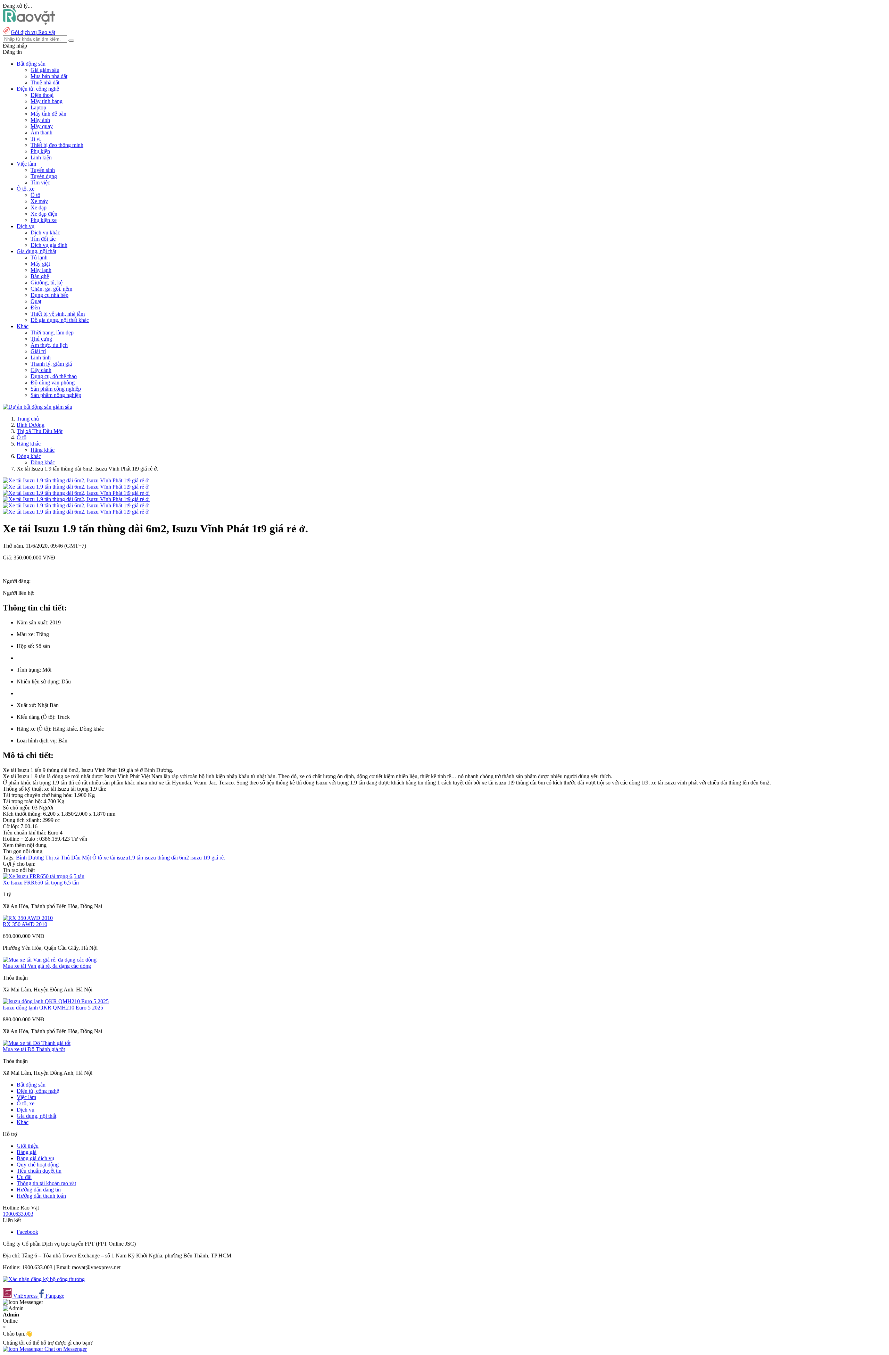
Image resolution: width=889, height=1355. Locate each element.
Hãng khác (29, 444)
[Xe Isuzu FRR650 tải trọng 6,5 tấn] (43, 876)
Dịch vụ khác (45, 232)
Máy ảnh (40, 120)
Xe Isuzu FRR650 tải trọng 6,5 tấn (41, 883)
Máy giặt (40, 264)
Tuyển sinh (43, 170)
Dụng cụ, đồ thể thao (54, 376)
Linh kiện (41, 157)
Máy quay (42, 126)
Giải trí (38, 351)
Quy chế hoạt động (38, 1164)
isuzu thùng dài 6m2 (166, 858)
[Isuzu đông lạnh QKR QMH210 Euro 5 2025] (56, 1001)
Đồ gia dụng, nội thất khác (60, 320)
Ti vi (36, 139)
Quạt (36, 301)
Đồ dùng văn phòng (53, 382)
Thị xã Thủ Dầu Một (40, 431)
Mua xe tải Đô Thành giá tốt (34, 1049)
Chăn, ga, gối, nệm (51, 289)
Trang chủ (28, 419)
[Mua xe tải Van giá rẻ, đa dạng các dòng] (50, 960)
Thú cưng (41, 339)
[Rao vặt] (29, 23)
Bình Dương (30, 425)
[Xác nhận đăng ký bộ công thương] (44, 1279)
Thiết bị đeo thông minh (57, 145)
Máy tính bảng (47, 101)
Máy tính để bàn (48, 114)
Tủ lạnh (39, 257)
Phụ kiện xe (44, 220)
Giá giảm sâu (45, 70)
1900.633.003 (18, 1214)
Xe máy (39, 201)
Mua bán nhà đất (49, 76)
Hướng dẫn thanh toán (41, 1196)
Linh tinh (41, 357)
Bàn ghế (40, 276)
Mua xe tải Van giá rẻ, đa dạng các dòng (47, 966)
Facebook (27, 1232)
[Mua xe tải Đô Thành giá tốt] (36, 1043)
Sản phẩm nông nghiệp (56, 395)
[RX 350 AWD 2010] (28, 918)
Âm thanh (41, 132)
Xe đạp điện (44, 214)
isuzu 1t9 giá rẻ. (207, 858)
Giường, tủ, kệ (47, 282)
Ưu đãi (24, 1177)
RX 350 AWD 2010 (25, 924)
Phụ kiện (40, 151)
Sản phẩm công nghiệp (56, 389)
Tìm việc (40, 182)
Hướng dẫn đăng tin (39, 1189)
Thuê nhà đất (45, 82)
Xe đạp (39, 207)
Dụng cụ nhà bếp (49, 295)
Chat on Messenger (65, 1349)
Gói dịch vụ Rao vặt (33, 32)
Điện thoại (42, 95)
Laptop (38, 107)
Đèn (35, 307)
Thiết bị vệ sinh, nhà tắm (58, 314)
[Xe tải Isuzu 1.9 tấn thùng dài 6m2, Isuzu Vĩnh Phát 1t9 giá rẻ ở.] (76, 480)
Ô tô (35, 195)
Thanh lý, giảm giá (51, 364)
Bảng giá (26, 1152)
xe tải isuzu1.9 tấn (123, 858)
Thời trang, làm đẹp (52, 332)
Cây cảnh (41, 370)
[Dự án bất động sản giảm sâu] (37, 407)
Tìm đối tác (43, 239)
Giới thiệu (28, 1146)
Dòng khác (29, 456)
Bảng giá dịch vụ (35, 1158)
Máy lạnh (41, 270)
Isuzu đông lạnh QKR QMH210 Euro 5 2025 (53, 1008)
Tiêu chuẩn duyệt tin (39, 1171)
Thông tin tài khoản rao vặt (46, 1183)
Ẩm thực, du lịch (49, 345)
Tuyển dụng (44, 176)
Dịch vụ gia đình (49, 245)
